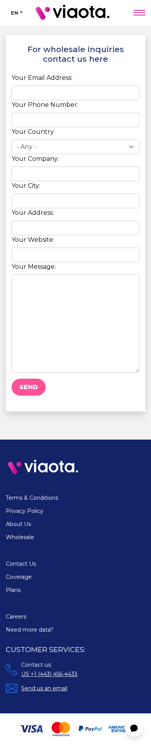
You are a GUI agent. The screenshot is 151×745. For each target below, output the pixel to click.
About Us (18, 524)
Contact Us (21, 563)
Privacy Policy (24, 510)
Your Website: (33, 239)
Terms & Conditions (32, 497)
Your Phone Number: (45, 104)
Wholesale (20, 537)
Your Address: (33, 212)
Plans (13, 590)
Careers (16, 616)
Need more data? (29, 629)
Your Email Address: (42, 77)
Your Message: (34, 266)
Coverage (19, 576)
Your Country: (33, 131)
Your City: (26, 185)
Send (28, 387)
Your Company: (35, 158)
